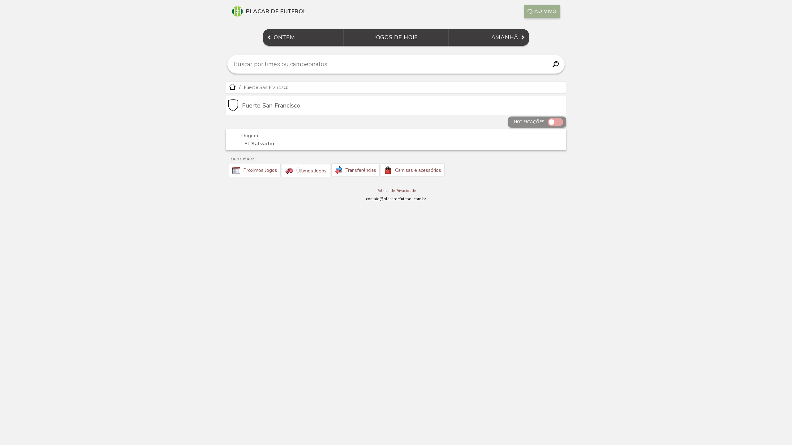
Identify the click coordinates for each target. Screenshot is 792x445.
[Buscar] (555, 64)
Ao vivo (545, 11)
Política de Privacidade (396, 190)
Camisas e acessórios (418, 170)
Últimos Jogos (311, 170)
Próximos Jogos (260, 170)
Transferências (361, 170)
